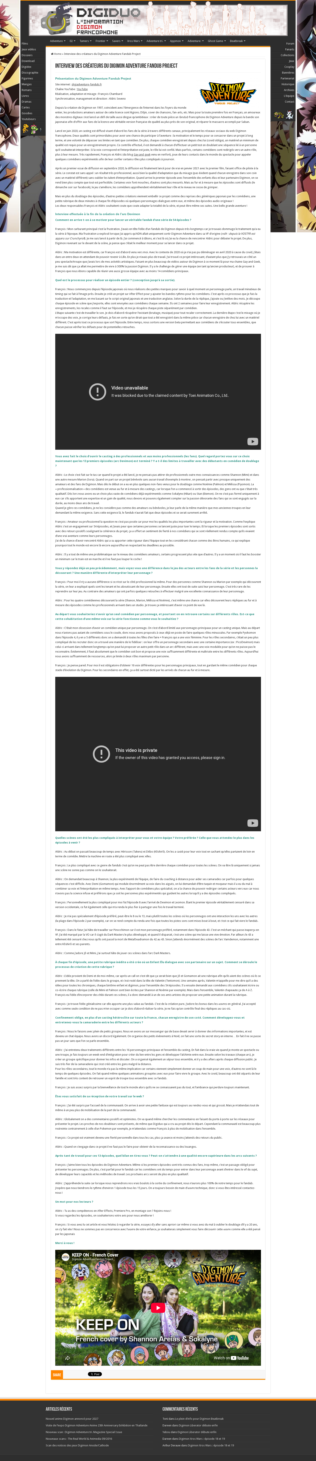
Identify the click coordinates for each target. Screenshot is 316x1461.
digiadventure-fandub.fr (87, 84)
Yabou (166, 1432)
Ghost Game (215, 41)
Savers (116, 41)
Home (57, 53)
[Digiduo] (158, 17)
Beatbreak (236, 41)
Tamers (84, 41)
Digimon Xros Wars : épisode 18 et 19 (202, 1438)
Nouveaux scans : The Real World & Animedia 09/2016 (79, 1438)
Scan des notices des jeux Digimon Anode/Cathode (77, 1445)
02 (71, 41)
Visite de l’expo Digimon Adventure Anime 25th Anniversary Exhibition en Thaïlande (96, 1425)
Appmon (175, 41)
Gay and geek (142, 154)
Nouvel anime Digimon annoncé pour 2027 (72, 1418)
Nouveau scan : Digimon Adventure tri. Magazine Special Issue (84, 1432)
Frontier (100, 41)
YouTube (82, 89)
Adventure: (194, 41)
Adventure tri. (155, 41)
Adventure (56, 41)
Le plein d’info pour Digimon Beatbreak (199, 1418)
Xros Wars (133, 41)
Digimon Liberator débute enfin (198, 1425)
